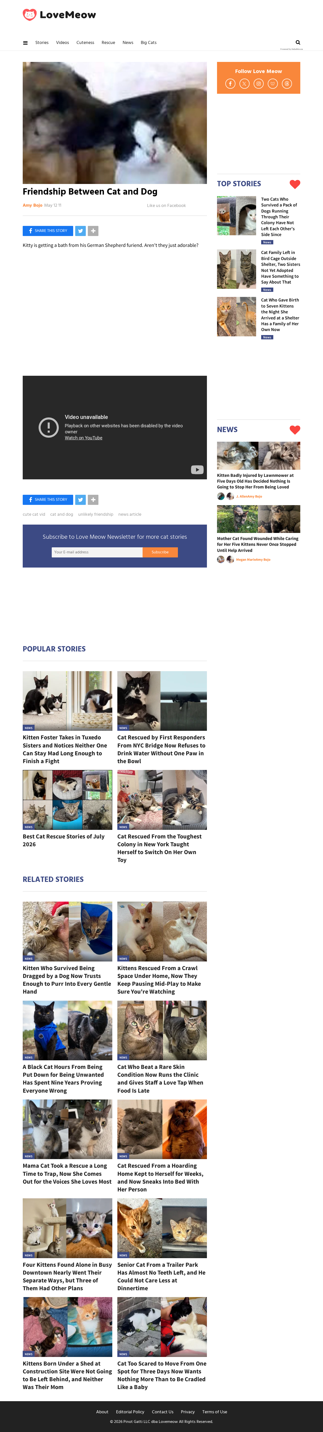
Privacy (188, 1412)
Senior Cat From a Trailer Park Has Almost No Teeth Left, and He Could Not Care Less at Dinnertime (161, 1276)
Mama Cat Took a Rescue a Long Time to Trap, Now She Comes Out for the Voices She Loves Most (67, 1173)
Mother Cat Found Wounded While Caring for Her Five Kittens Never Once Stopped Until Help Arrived (258, 544)
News (128, 42)
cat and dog (61, 514)
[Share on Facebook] (48, 231)
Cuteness (85, 42)
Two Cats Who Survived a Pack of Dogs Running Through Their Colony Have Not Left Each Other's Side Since (279, 216)
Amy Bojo (32, 205)
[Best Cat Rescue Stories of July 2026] (67, 800)
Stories (41, 42)
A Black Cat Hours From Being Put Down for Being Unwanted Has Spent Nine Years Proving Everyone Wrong (63, 1078)
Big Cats (148, 42)
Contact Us (162, 1412)
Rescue (108, 42)
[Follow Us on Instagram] (259, 84)
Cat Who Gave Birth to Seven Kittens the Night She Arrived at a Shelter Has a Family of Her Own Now (280, 314)
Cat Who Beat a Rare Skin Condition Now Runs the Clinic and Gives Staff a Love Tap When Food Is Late (160, 1078)
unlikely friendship (95, 514)
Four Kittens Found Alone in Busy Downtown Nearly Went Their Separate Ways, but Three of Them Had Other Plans (67, 1276)
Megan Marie (246, 559)
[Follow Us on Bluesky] (273, 84)
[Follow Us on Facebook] (230, 84)
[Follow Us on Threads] (287, 84)
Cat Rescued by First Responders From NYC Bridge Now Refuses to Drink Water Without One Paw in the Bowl (161, 749)
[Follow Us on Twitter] (244, 84)
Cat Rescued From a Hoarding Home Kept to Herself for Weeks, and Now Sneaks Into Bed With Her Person (160, 1177)
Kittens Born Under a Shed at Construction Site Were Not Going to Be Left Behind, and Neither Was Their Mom (67, 1375)
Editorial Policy (130, 1412)
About (102, 1412)
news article (129, 514)
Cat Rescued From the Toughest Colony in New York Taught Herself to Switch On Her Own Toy (159, 848)
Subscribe (160, 552)
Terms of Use (214, 1412)
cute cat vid (34, 514)
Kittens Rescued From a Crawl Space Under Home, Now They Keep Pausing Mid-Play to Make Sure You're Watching (159, 980)
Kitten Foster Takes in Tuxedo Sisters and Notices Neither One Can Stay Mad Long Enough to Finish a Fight (65, 749)
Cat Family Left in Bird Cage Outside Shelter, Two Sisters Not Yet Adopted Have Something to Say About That (280, 267)
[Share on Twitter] (80, 231)
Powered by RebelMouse (291, 49)
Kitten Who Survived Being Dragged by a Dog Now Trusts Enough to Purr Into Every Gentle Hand (67, 980)
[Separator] (93, 231)
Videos (62, 42)
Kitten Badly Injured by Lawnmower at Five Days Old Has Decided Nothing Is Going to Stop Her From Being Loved (255, 481)
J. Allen (242, 496)
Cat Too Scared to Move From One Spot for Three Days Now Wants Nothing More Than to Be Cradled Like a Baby (161, 1375)
